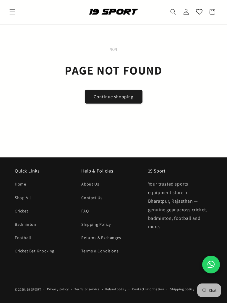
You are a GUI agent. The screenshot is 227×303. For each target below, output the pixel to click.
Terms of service (86, 289)
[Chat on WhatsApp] (211, 264)
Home (20, 184)
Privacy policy (58, 289)
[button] (12, 11)
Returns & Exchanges (101, 237)
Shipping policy (182, 289)
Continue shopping (114, 96)
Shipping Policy (96, 224)
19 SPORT (34, 289)
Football (23, 237)
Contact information (148, 289)
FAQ (85, 211)
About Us (90, 184)
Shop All (23, 197)
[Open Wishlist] (199, 11)
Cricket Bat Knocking (34, 251)
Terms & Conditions (100, 251)
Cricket (21, 211)
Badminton (25, 224)
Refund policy (115, 289)
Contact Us (91, 197)
